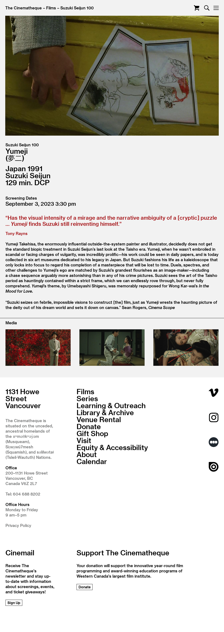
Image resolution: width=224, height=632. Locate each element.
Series (87, 398)
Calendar (92, 461)
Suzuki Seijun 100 (77, 7)
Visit (84, 440)
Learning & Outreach (111, 405)
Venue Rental (99, 419)
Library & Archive (105, 412)
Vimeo (214, 393)
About (87, 454)
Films (51, 7)
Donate (89, 426)
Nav (216, 8)
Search (207, 8)
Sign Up (13, 603)
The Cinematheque (23, 7)
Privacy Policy (18, 525)
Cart (196, 8)
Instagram (214, 417)
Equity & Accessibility (112, 447)
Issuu (214, 467)
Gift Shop (92, 433)
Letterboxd (214, 442)
